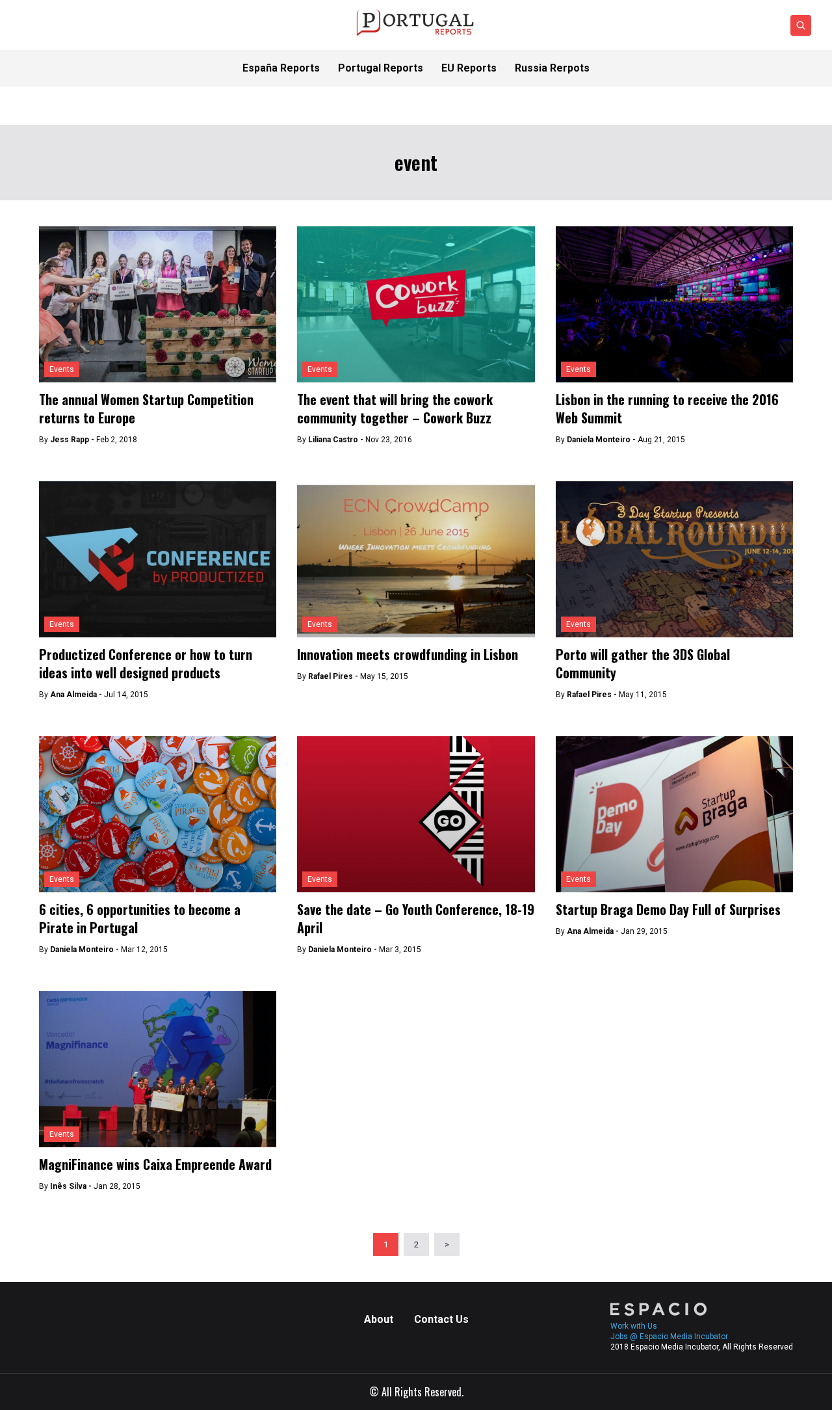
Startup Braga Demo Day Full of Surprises (668, 909)
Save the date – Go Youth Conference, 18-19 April (415, 918)
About (378, 1319)
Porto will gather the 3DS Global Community (643, 663)
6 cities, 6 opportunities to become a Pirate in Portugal (139, 918)
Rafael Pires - (334, 676)
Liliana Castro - (336, 439)
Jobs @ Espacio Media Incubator (669, 1336)
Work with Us (633, 1326)
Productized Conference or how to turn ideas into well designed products (145, 663)
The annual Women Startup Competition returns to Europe (146, 408)
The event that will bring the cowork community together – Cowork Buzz (395, 408)
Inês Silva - (72, 1186)
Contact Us (441, 1319)
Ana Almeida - (77, 694)
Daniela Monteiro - (602, 439)
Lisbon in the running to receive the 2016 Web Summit (667, 408)
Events (61, 369)
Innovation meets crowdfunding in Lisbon (407, 654)
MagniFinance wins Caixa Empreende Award (155, 1164)
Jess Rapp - (73, 439)
